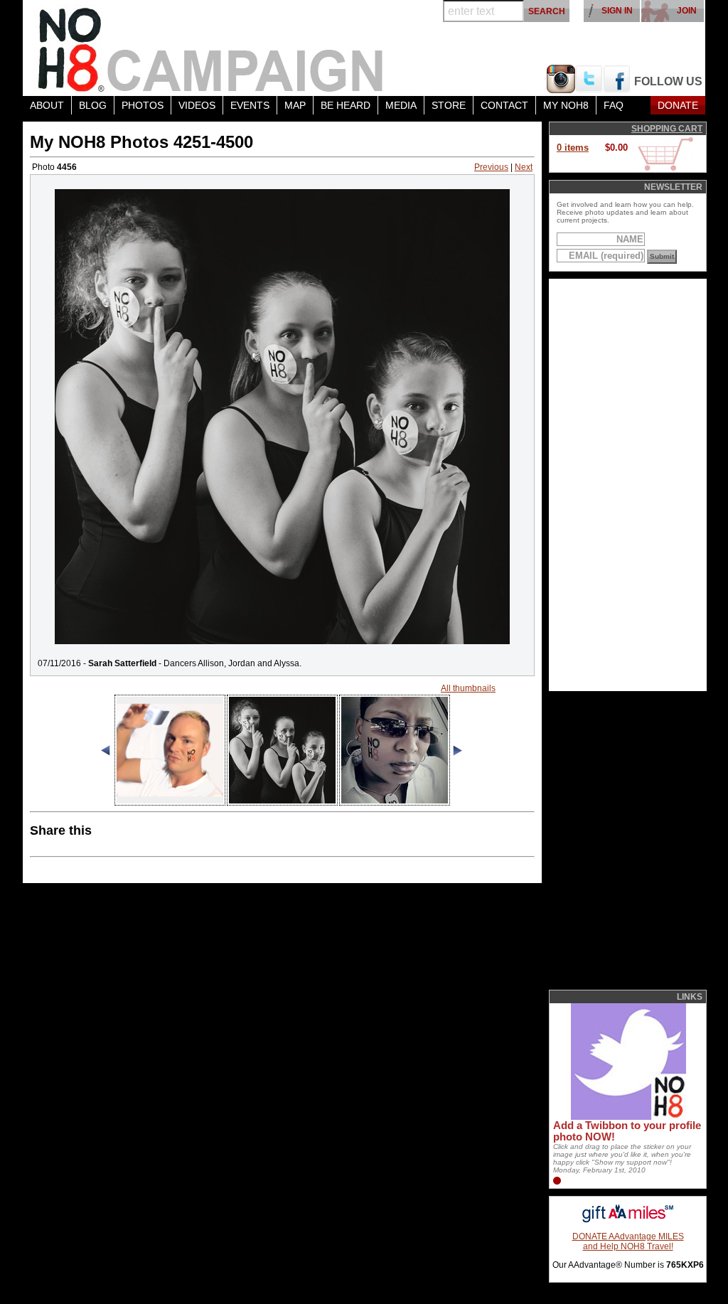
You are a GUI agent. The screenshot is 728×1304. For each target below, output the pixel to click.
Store (449, 105)
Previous (491, 167)
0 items (573, 147)
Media (401, 105)
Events (249, 105)
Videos (196, 105)
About (47, 105)
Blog (93, 105)
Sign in (617, 11)
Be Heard (345, 105)
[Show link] (627, 1117)
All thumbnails (468, 688)
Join (687, 11)
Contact (504, 105)
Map (295, 105)
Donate (678, 105)
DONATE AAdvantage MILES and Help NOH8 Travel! (628, 1241)
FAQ (613, 105)
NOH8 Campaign (211, 48)
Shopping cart (666, 129)
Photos (143, 105)
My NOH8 (566, 105)
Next (523, 167)
